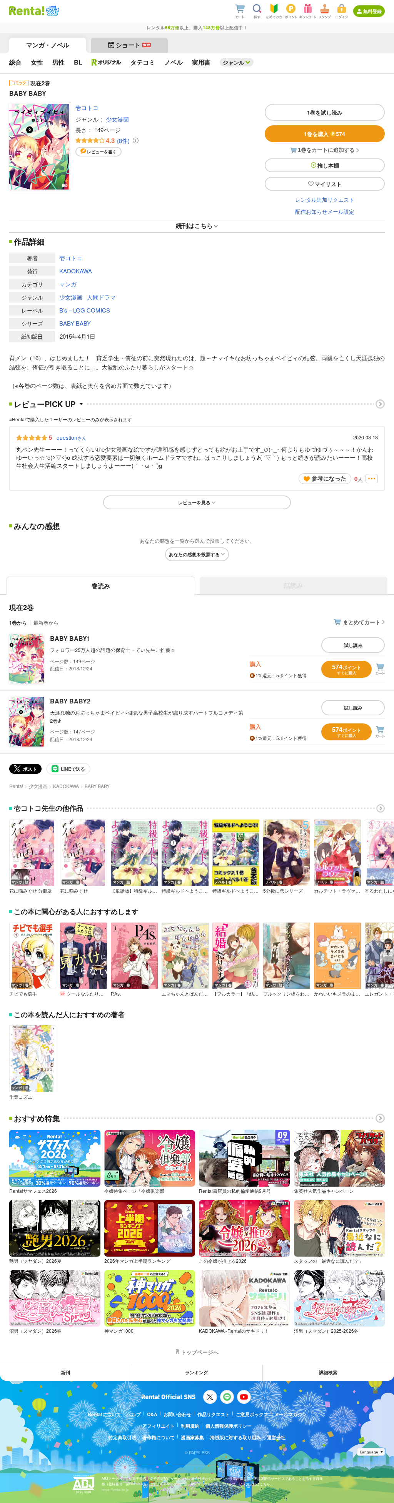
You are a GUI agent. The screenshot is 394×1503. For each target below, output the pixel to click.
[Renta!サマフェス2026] (51, 11)
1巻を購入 (324, 134)
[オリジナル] (106, 62)
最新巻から (45, 622)
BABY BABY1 (70, 638)
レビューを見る (194, 502)
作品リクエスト (213, 1414)
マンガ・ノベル (47, 44)
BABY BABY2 (70, 701)
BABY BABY (75, 323)
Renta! (16, 786)
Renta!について (104, 1414)
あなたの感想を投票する (194, 554)
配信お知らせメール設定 (324, 211)
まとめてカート (362, 622)
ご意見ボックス (252, 1414)
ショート (133, 44)
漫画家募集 (192, 1437)
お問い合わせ (177, 1414)
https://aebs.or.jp (115, 1489)
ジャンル (233, 62)
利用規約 (190, 1425)
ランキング (196, 1372)
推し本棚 (328, 165)
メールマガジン (290, 1414)
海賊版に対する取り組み (235, 1437)
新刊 (65, 1372)
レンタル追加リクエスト (324, 199)
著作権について (158, 1437)
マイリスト (328, 184)
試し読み (353, 645)
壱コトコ (86, 107)
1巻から (18, 622)
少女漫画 (117, 119)
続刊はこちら (194, 225)
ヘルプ (134, 1414)
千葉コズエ (20, 1097)
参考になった (329, 478)
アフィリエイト (158, 1425)
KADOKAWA (75, 271)
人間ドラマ (101, 297)
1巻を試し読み (324, 112)
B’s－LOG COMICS (84, 310)
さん (72, 437)
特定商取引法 (122, 1437)
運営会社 (276, 1437)
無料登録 (372, 11)
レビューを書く (102, 152)
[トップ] (26, 10)
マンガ (68, 284)
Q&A (152, 1414)
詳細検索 (328, 1372)
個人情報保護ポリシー (228, 1425)
